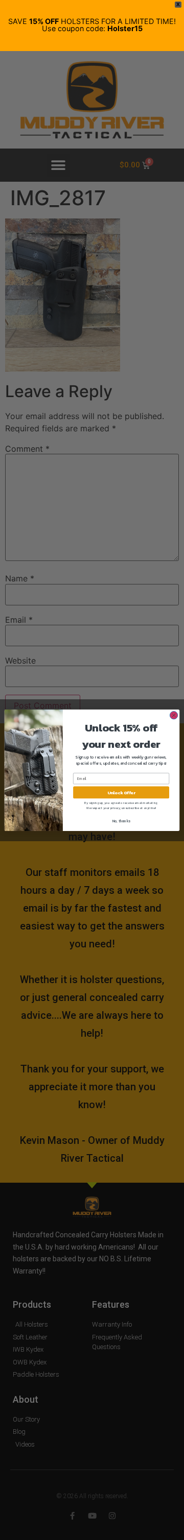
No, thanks (121, 821)
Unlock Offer (121, 792)
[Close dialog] (173, 715)
